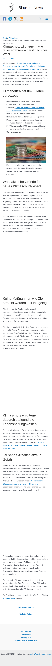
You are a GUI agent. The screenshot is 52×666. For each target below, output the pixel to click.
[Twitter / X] (16, 19)
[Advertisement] (26, 263)
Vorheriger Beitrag (26, 607)
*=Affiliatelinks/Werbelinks (26, 641)
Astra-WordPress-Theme (40, 654)
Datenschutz (26, 635)
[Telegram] (10, 19)
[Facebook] (5, 19)
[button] (40, 18)
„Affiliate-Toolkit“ (9, 598)
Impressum (26, 632)
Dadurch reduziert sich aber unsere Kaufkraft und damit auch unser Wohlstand (25, 445)
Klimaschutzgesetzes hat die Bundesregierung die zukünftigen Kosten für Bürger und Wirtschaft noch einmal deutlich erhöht (24, 66)
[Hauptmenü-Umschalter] (46, 18)
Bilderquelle (26, 638)
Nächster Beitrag (26, 614)
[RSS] (21, 19)
